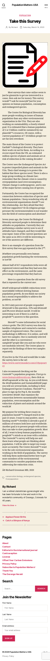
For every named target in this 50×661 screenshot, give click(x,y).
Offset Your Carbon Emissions (17, 560)
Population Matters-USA (25, 5)
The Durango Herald (12, 574)
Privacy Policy (9, 564)
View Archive (9, 505)
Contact (6, 546)
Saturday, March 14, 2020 (33, 27)
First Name (6, 603)
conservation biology (14, 476)
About (5, 543)
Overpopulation (12, 479)
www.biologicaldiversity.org (16, 377)
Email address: (8, 626)
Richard (14, 27)
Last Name (6, 614)
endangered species (32, 476)
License (6, 557)
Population (25, 15)
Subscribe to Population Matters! (18, 567)
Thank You (7, 570)
